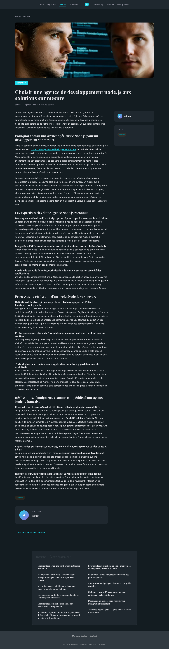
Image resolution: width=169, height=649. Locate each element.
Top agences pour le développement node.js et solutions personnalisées (59, 596)
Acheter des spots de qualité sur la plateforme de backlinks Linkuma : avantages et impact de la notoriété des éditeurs (59, 615)
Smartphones (123, 4)
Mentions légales (79, 636)
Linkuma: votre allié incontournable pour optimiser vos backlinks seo (107, 593)
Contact (93, 636)
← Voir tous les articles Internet (30, 532)
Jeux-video (74, 4)
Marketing (98, 4)
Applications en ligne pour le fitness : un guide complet (109, 584)
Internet (62, 4)
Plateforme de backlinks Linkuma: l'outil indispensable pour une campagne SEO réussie (56, 577)
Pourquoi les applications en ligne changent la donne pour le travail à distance (109, 567)
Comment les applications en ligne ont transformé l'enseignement (55, 605)
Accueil (18, 17)
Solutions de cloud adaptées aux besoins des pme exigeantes (108, 576)
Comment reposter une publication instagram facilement (59, 567)
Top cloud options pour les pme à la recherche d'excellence (109, 611)
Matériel (110, 4)
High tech (51, 4)
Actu (42, 4)
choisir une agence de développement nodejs (53, 149)
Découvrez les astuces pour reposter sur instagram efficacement (106, 602)
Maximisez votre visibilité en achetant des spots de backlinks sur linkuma (57, 587)
